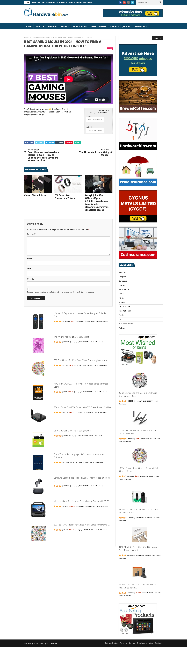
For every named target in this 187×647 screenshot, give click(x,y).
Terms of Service (127, 643)
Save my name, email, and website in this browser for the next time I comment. (60, 292)
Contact (158, 643)
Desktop (40, 26)
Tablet (122, 315)
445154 (65, 412)
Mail (78, 142)
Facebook (30, 142)
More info (104, 321)
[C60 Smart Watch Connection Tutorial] (68, 184)
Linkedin (51, 142)
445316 (65, 436)
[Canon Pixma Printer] (38, 184)
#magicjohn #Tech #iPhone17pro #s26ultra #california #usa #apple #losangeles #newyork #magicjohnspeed (48, 2)
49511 (65, 392)
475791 (65, 530)
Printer (122, 298)
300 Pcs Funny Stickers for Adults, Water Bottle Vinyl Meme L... (82, 524)
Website (30, 279)
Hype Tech (104, 110)
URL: (90, 116)
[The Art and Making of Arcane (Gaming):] (38, 345)
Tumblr (60, 142)
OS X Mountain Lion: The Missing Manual (72, 430)
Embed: (89, 127)
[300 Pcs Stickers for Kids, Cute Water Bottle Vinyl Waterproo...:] (38, 369)
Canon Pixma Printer (35, 195)
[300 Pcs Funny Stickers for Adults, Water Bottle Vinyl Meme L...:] (38, 533)
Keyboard (123, 281)
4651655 (66, 486)
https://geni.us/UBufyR (34, 114)
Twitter (40, 142)
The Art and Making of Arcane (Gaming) (71, 336)
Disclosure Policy (145, 643)
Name (30, 258)
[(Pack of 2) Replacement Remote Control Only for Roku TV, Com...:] (38, 322)
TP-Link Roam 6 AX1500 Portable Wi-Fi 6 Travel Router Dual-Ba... (83, 407)
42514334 (130, 518)
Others (113, 26)
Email (30, 268)
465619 (65, 506)
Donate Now (141, 26)
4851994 (66, 342)
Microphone (124, 289)
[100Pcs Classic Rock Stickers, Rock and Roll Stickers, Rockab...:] (140, 456)
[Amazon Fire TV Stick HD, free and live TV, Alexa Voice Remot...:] (140, 572)
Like (111, 48)
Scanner (122, 302)
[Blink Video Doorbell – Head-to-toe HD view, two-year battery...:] (140, 497)
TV (120, 319)
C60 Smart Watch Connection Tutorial (65, 197)
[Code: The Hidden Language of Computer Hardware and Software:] (38, 463)
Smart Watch (98, 26)
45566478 (66, 321)
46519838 (130, 555)
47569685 (130, 593)
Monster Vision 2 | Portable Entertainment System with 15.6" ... (82, 501)
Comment (31, 234)
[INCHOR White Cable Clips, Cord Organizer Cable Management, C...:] (140, 535)
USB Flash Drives (126, 323)
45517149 (130, 439)
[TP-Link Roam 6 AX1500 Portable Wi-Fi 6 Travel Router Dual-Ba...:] (38, 416)
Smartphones (80, 26)
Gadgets (52, 26)
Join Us (126, 26)
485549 (65, 365)
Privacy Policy (111, 643)
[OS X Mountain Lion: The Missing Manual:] (38, 439)
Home (29, 26)
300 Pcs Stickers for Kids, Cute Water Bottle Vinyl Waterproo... (81, 360)
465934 (130, 401)
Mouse (32, 37)
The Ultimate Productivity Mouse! (94, 152)
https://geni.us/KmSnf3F (35, 112)
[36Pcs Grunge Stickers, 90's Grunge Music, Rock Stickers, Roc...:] (140, 381)
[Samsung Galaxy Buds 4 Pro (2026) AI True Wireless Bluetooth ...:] (38, 486)
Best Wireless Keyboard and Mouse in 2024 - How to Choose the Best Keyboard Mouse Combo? (44, 155)
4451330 (130, 476)
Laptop (65, 26)
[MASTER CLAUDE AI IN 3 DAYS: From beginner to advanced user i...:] (38, 392)
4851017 (66, 462)
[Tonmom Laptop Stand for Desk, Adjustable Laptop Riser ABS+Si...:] (140, 418)
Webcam (122, 328)
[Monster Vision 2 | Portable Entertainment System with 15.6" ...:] (38, 510)
